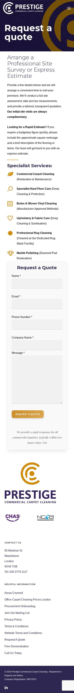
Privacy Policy (13, 619)
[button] (69, 8)
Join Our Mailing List (16, 612)
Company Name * (22, 337)
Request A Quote (14, 639)
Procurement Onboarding (19, 606)
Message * (18, 352)
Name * (16, 275)
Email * (16, 296)
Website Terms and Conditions (23, 632)
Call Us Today (13, 653)
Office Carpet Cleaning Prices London (27, 599)
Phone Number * (22, 317)
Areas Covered (13, 592)
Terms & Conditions (16, 626)
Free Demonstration (16, 646)
